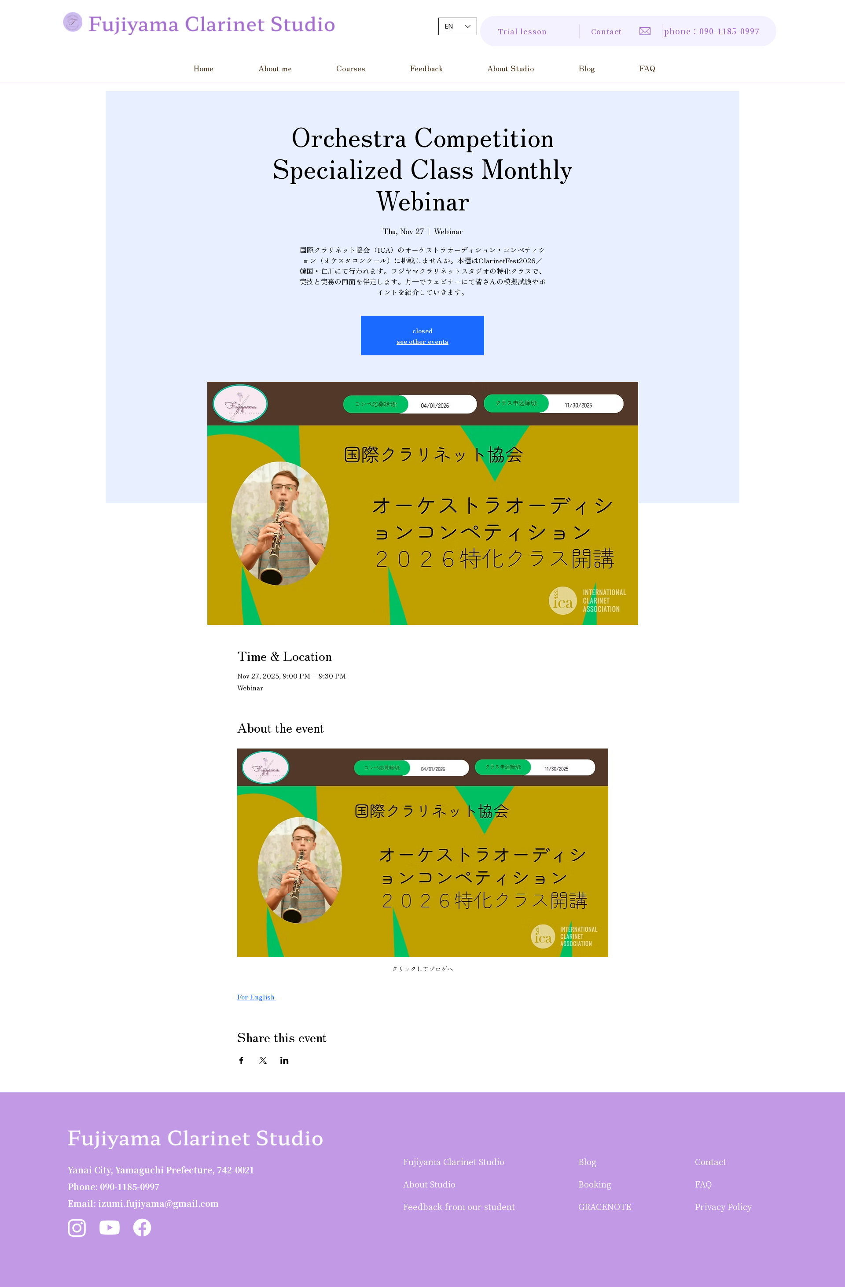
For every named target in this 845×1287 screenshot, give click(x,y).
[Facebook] (142, 1227)
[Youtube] (109, 1227)
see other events (422, 341)
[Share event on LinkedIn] (284, 1060)
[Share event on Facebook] (241, 1060)
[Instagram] (77, 1227)
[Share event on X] (263, 1060)
